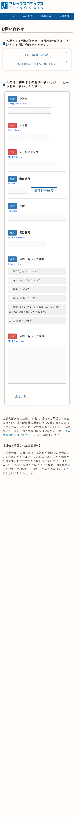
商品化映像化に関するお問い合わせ (36, 64)
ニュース (10, 16)
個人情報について (24, 298)
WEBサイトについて (26, 271)
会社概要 (28, 16)
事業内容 (46, 16)
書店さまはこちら (36, 309)
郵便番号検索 (43, 190)
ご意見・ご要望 (23, 320)
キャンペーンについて (27, 280)
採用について (21, 289)
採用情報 (64, 16)
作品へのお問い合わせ (36, 55)
